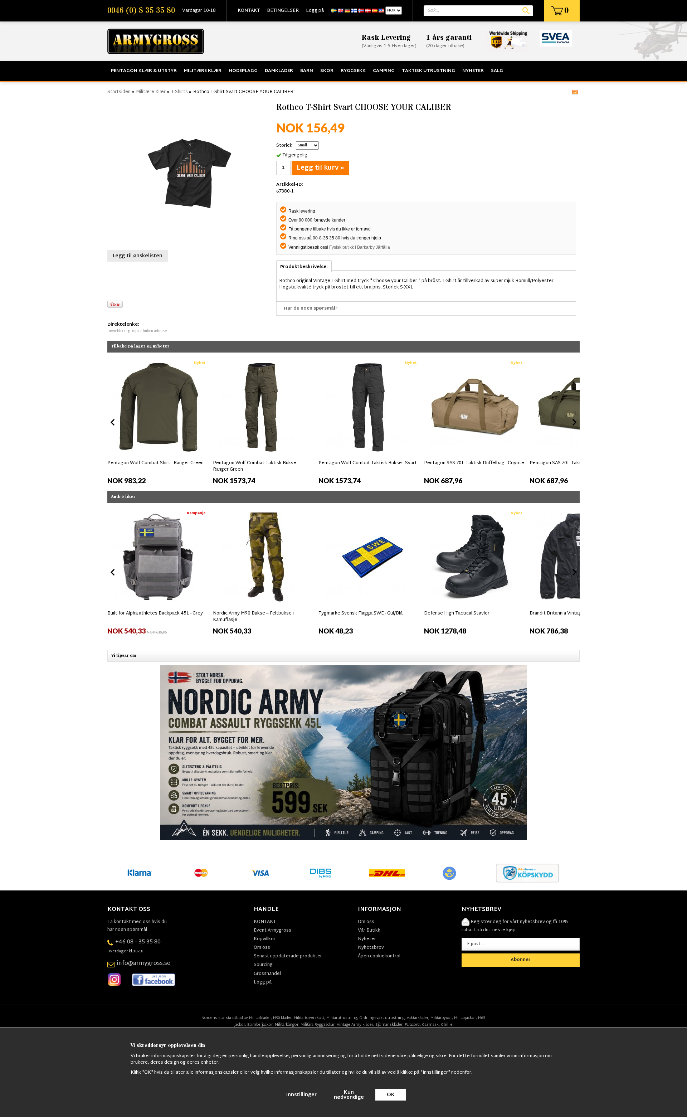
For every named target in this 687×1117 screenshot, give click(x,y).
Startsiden (119, 92)
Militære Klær (202, 71)
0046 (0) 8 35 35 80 (141, 10)
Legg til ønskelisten (137, 256)
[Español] (374, 10)
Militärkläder (260, 1017)
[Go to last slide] (113, 422)
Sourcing (263, 965)
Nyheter (473, 71)
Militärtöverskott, (309, 1017)
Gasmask (430, 1024)
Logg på (315, 10)
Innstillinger (301, 1095)
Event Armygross (272, 930)
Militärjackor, (465, 1017)
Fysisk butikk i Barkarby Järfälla (359, 247)
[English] (341, 10)
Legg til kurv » (320, 168)
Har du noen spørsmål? (311, 308)
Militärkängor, (287, 1024)
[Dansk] (368, 10)
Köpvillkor (265, 939)
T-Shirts (179, 92)
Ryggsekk (353, 71)
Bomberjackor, (260, 1024)
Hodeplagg (243, 71)
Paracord (412, 1024)
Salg (497, 71)
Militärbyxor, (441, 1017)
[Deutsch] (347, 10)
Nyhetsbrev (371, 947)
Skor (326, 71)
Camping (384, 71)
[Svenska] (334, 10)
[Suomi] (354, 10)
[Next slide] (574, 422)
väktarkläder (417, 1017)
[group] (158, 421)
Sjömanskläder (389, 1024)
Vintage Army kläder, (355, 1024)
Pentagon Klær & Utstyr (144, 71)
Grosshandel (267, 974)
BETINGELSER (283, 10)
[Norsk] (361, 10)
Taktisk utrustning (428, 71)
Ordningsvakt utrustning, (382, 1017)
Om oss (262, 947)
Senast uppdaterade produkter (288, 956)
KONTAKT (249, 10)
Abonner (521, 960)
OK (391, 1095)
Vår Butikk (369, 930)
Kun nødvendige (349, 1095)
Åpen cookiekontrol (379, 956)
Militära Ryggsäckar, (318, 1024)
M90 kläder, (283, 1017)
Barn (306, 71)
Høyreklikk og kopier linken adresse (137, 331)
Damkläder (279, 71)
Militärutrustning (341, 1017)
